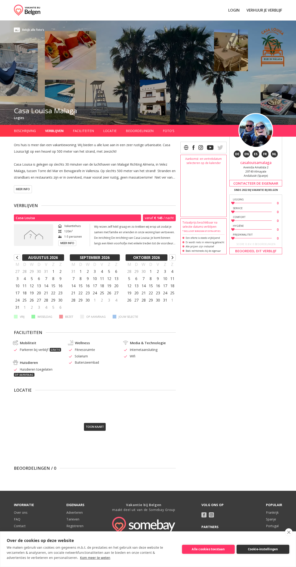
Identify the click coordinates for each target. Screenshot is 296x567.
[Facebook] (193, 147)
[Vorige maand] (17, 257)
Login (234, 10)
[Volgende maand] (172, 257)
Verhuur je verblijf (264, 10)
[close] (289, 532)
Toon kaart (95, 427)
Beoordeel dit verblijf (256, 251)
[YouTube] (210, 147)
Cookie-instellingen (263, 549)
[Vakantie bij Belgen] (27, 10)
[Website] (186, 147)
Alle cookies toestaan (208, 549)
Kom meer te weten (95, 557)
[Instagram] (200, 147)
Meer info (23, 189)
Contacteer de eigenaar (255, 183)
